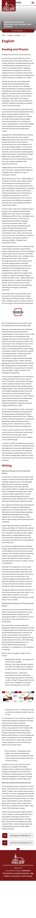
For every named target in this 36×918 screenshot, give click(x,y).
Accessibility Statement (21, 873)
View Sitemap (7, 873)
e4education (26, 871)
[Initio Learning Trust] (18, 2)
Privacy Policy (15, 876)
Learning (9, 35)
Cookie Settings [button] (26, 876)
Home (3, 35)
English (24, 35)
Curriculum (17, 35)
